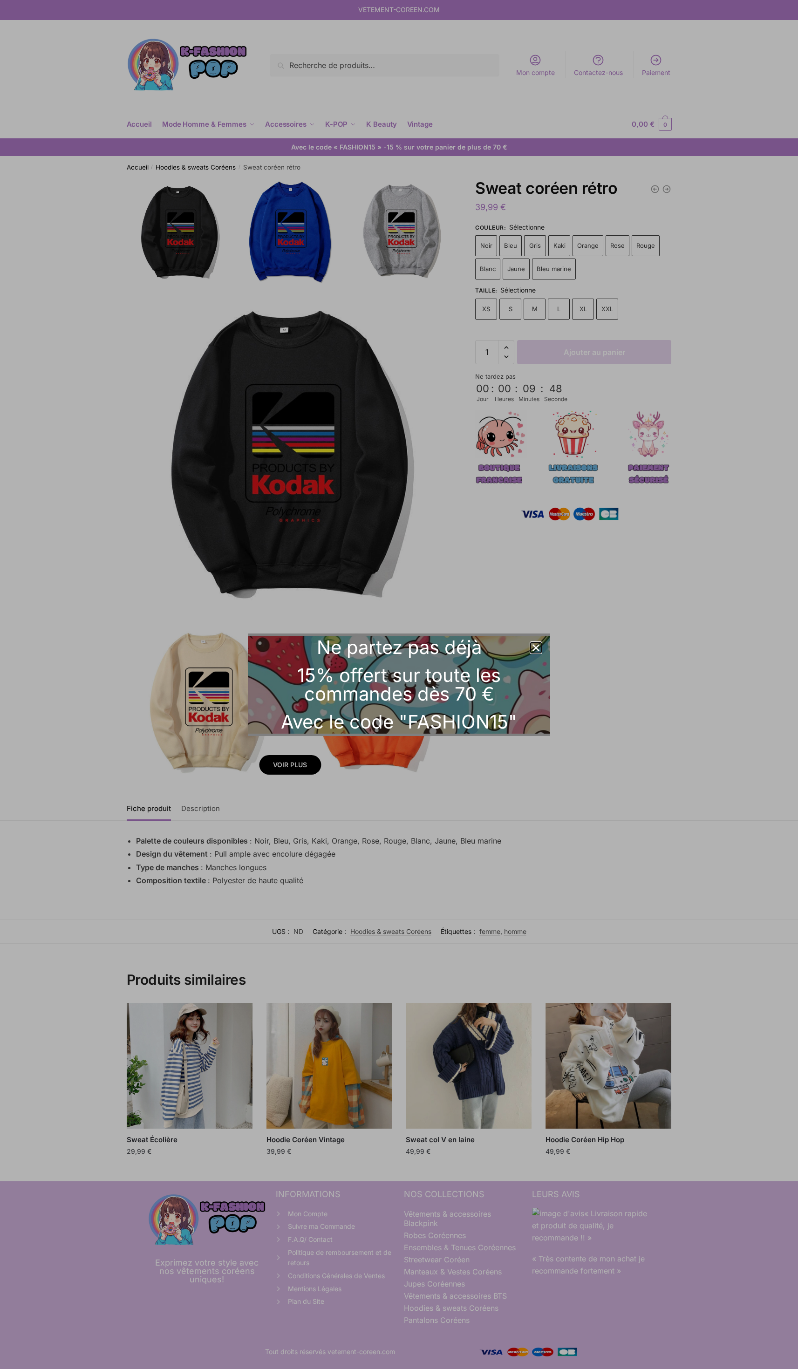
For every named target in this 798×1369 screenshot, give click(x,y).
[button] (536, 648)
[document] (399, 684)
